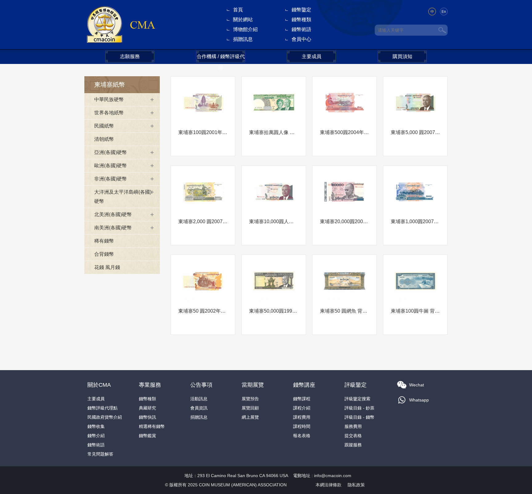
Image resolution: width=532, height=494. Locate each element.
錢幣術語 (301, 29)
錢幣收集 (96, 426)
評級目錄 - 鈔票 (359, 407)
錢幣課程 (301, 398)
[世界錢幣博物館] (120, 24)
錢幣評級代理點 (102, 407)
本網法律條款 (328, 484)
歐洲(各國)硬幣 (110, 165)
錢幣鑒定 (301, 9)
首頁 (238, 9)
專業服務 (150, 385)
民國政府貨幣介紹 (104, 417)
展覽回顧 (250, 407)
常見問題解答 (100, 454)
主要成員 (311, 56)
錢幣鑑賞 (147, 435)
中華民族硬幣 (109, 99)
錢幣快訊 (147, 417)
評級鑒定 (356, 385)
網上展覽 (250, 417)
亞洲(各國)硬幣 (110, 152)
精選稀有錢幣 (152, 426)
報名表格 (301, 435)
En (443, 12)
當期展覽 (253, 385)
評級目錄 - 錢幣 (359, 417)
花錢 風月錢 (107, 267)
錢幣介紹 (96, 435)
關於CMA (99, 385)
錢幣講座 (304, 385)
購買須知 (402, 56)
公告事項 (201, 385)
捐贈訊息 (243, 39)
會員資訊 (199, 407)
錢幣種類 (301, 19)
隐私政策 (356, 484)
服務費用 (353, 426)
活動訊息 (199, 398)
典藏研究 (147, 407)
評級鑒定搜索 (357, 398)
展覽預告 (250, 398)
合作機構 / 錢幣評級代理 (221, 58)
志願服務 (130, 56)
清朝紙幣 (104, 139)
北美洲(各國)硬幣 (113, 214)
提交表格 (353, 435)
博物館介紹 (245, 29)
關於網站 (243, 19)
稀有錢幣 (104, 240)
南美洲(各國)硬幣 (113, 227)
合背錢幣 (104, 254)
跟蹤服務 (353, 444)
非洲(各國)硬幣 (110, 178)
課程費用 (301, 417)
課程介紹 (301, 407)
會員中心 (301, 39)
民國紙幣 (104, 125)
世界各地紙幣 (109, 112)
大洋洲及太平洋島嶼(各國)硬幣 (122, 196)
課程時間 (301, 426)
